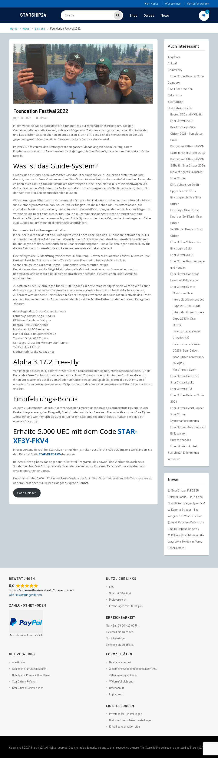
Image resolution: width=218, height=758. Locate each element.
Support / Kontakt (120, 593)
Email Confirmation (180, 89)
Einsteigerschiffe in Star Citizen (185, 200)
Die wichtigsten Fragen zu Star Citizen (186, 175)
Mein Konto (152, 3)
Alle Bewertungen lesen (25, 595)
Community (175, 69)
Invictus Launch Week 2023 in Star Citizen (186, 347)
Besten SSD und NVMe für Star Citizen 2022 (186, 118)
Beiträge (40, 28)
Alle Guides (19, 662)
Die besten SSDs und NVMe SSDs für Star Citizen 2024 (187, 162)
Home (13, 28)
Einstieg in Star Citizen (184, 210)
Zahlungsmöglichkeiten (123, 675)
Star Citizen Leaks (182, 382)
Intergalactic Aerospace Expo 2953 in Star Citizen (188, 318)
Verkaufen (174, 459)
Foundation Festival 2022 (40, 111)
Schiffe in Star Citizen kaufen (29, 668)
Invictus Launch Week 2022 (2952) (186, 334)
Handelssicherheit (120, 662)
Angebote (174, 57)
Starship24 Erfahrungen (183, 452)
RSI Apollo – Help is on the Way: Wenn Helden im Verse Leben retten (186, 541)
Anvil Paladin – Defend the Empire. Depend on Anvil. (186, 525)
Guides (149, 15)
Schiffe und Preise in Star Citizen (186, 232)
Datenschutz (116, 688)
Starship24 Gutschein (184, 446)
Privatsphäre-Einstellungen (125, 713)
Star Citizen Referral (24, 681)
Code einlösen (27, 493)
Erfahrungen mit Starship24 (126, 606)
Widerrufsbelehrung (121, 681)
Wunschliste (173, 3)
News (165, 15)
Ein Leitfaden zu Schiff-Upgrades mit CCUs (185, 188)
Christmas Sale (183, 293)
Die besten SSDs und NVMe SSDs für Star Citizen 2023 (187, 149)
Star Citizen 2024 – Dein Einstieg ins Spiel (185, 245)
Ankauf (172, 63)
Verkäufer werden (198, 3)
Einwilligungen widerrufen (124, 726)
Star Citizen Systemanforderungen (184, 417)
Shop (133, 15)
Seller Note (175, 95)
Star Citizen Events (182, 286)
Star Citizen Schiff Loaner (187, 408)
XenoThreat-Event (184, 369)
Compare (174, 82)
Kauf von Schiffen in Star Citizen (186, 220)
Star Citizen (175, 101)
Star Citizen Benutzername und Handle (187, 264)
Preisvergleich (117, 599)
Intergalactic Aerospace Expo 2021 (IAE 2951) (188, 303)
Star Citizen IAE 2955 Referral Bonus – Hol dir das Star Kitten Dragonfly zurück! (186, 497)
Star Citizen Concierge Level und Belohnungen (184, 277)
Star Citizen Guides (180, 108)
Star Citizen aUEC (182, 254)
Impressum (116, 694)
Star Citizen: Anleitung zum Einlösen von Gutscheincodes (187, 433)
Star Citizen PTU (181, 388)
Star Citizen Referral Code (187, 76)
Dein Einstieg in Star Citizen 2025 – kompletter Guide (187, 133)
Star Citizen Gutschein (184, 376)
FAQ (111, 586)
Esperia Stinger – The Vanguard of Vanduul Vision (185, 513)
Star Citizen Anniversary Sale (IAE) (188, 360)
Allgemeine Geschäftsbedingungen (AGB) (133, 668)
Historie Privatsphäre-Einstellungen (130, 720)
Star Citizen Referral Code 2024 (187, 398)
